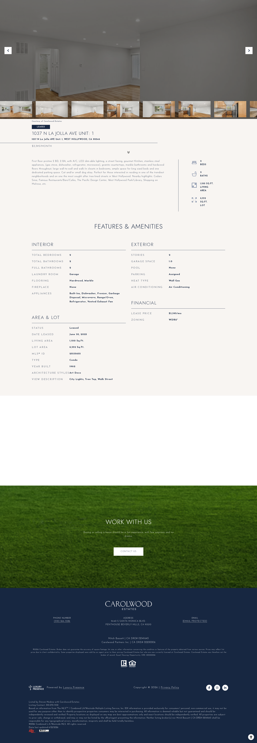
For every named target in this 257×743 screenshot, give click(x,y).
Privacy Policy (170, 687)
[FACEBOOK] (209, 688)
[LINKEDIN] (225, 688)
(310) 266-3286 (62, 621)
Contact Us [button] (128, 551)
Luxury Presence (73, 687)
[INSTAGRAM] (217, 688)
